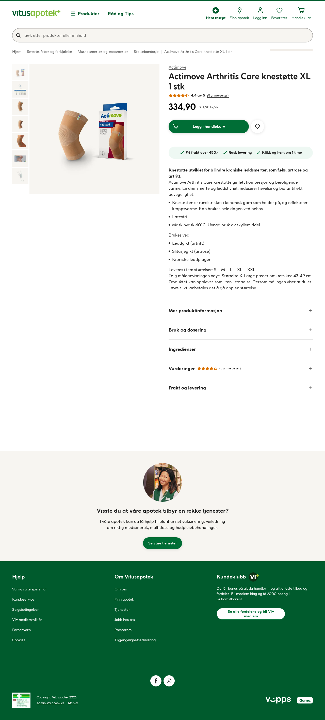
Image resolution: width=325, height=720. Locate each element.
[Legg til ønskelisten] (257, 126)
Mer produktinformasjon (195, 311)
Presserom (123, 630)
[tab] (20, 72)
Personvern (21, 630)
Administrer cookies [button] (50, 703)
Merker (73, 703)
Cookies (18, 640)
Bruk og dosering (187, 330)
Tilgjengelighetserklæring (135, 640)
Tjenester (122, 609)
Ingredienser (182, 349)
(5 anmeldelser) (218, 95)
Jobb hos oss (125, 619)
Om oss (121, 589)
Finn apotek (124, 599)
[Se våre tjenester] (162, 482)
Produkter (89, 14)
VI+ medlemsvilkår (27, 619)
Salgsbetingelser (25, 609)
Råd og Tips (121, 14)
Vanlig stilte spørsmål (29, 589)
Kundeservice (23, 599)
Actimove (177, 67)
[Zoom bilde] (94, 129)
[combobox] (162, 35)
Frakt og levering (187, 388)
